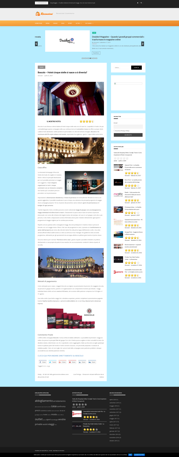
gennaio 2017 (114, 431)
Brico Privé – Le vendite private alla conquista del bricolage (133, 181)
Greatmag (55, 450)
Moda (48, 23)
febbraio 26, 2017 (136, 175)
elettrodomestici (55, 410)
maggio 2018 (113, 406)
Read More (86, 53)
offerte (62, 414)
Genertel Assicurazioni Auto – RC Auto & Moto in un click (134, 221)
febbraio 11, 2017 (136, 188)
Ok (130, 455)
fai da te (62, 411)
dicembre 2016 (114, 434)
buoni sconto (47, 406)
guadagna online (39, 414)
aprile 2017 (113, 422)
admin (115, 160)
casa (53, 406)
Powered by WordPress (41, 450)
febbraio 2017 (114, 428)
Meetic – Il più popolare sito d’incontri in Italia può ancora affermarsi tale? (132, 195)
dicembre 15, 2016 (136, 240)
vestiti (45, 424)
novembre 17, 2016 (136, 265)
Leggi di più (139, 455)
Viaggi (55, 23)
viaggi (48, 366)
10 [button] (96, 58)
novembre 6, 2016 (136, 277)
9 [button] (95, 58)
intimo (49, 414)
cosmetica (43, 411)
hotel (44, 366)
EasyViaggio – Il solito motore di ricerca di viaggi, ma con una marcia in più (72, 3)
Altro (78, 23)
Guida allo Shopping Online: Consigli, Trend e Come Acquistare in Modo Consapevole (128, 154)
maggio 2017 (113, 418)
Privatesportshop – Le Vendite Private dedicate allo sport (133, 208)
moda (54, 414)
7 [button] (91, 58)
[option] (89, 43)
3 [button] (85, 58)
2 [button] (84, 58)
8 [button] (93, 58)
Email (115, 123)
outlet (39, 419)
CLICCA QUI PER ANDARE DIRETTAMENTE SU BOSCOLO (60, 355)
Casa (62, 23)
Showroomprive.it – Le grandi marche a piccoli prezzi (133, 246)
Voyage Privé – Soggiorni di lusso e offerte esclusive (134, 233)
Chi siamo (88, 23)
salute (44, 419)
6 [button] (90, 58)
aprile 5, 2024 (122, 160)
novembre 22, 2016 (136, 252)
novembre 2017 (114, 409)
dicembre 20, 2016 (136, 227)
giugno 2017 (113, 415)
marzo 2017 (113, 425)
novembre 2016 (114, 437)
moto (58, 414)
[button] (137, 2)
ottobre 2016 (113, 441)
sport (48, 419)
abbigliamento (44, 400)
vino (56, 424)
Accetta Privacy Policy (122, 131)
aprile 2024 (113, 399)
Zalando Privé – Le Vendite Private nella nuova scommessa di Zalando (133, 167)
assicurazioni (38, 406)
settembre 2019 (114, 403)
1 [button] (82, 58)
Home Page (38, 23)
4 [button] (87, 58)
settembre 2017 (114, 412)
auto (43, 406)
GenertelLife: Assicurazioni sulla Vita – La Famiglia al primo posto (133, 271)
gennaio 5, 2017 (135, 215)
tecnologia (54, 420)
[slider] (87, 121)
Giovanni (40, 75)
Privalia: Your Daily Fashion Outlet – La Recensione (132, 258)
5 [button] (88, 58)
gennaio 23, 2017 (136, 202)
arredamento (59, 401)
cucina (49, 411)
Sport (70, 23)
